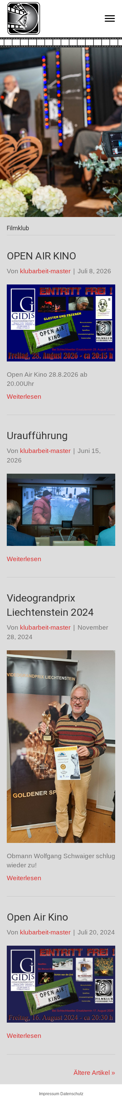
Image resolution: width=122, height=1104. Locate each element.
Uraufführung (37, 435)
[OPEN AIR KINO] (61, 322)
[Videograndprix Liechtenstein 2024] (61, 746)
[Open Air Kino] (61, 983)
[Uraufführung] (61, 509)
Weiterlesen (24, 396)
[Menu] (110, 18)
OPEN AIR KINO (41, 256)
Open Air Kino (37, 917)
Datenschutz (71, 1093)
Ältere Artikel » (94, 1072)
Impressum (49, 1093)
